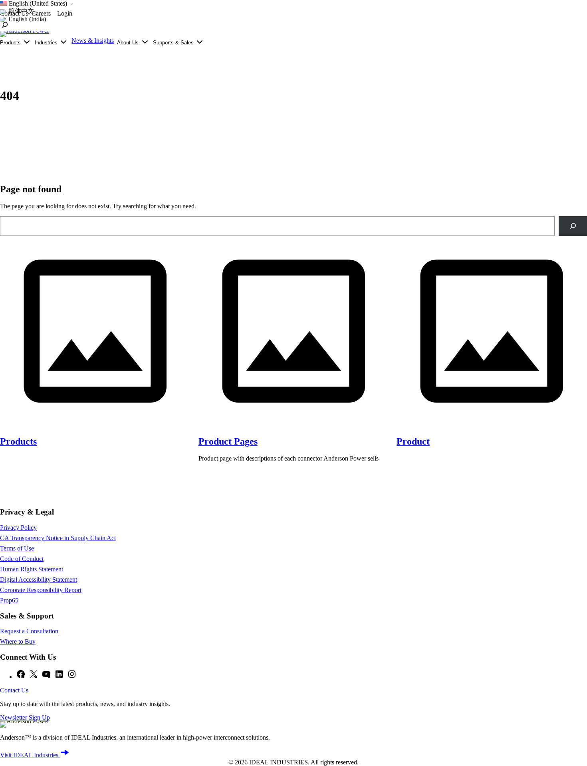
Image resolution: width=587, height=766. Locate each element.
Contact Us (14, 690)
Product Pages (228, 441)
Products (18, 441)
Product (413, 441)
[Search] (573, 226)
